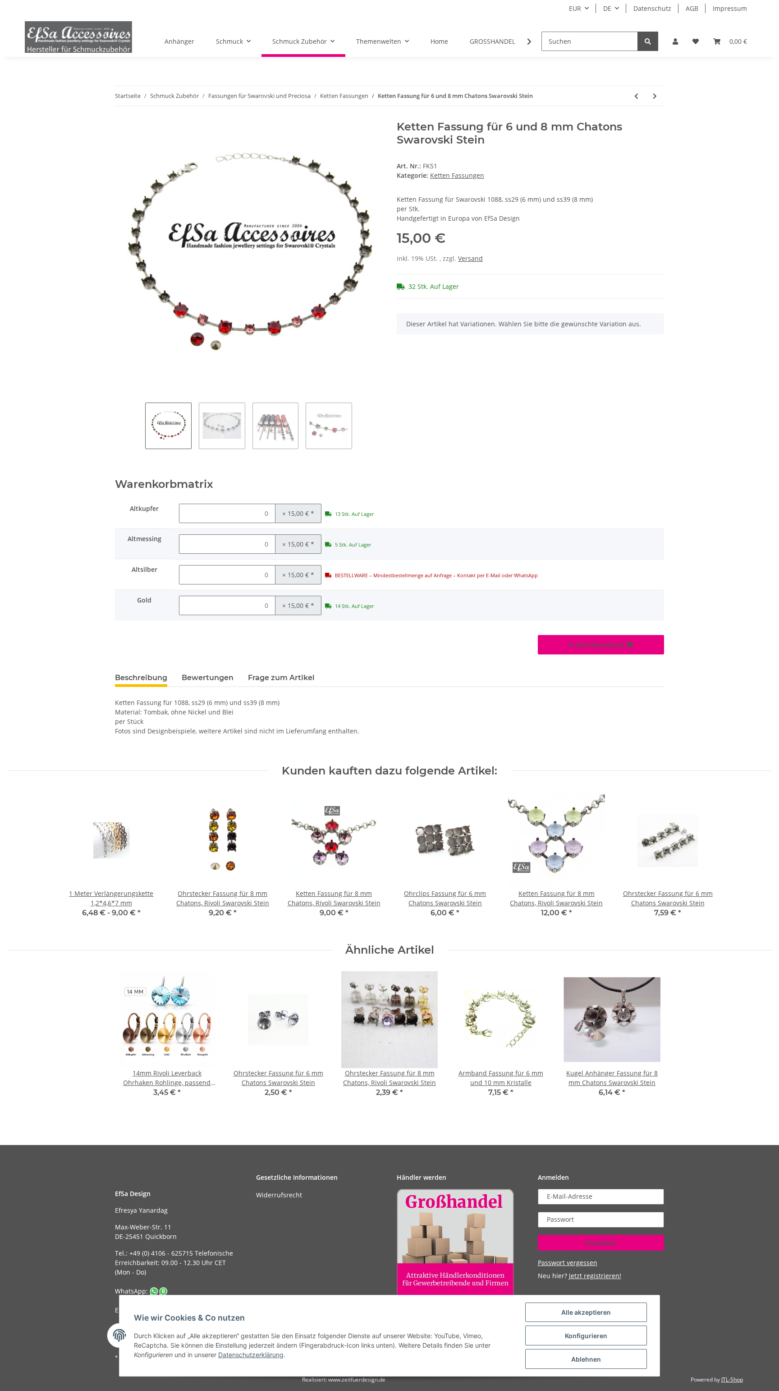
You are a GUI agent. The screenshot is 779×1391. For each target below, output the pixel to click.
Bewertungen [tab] (208, 677)
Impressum (730, 8)
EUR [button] (575, 8)
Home (439, 41)
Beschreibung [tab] (141, 677)
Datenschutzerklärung (251, 1355)
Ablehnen (586, 1359)
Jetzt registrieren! (595, 1275)
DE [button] (607, 8)
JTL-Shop (732, 1379)
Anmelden (600, 1242)
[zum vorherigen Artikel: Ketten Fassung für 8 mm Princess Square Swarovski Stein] (636, 96)
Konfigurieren (586, 1336)
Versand (470, 258)
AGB (692, 8)
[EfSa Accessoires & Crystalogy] (78, 37)
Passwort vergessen (567, 1262)
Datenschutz (652, 8)
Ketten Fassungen (457, 175)
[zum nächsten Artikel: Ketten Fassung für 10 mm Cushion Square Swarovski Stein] (655, 96)
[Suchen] (647, 41)
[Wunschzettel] (695, 41)
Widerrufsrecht (279, 1195)
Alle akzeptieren (586, 1312)
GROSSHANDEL (492, 41)
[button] (675, 41)
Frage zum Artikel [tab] (281, 677)
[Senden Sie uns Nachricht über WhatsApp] (159, 1291)
